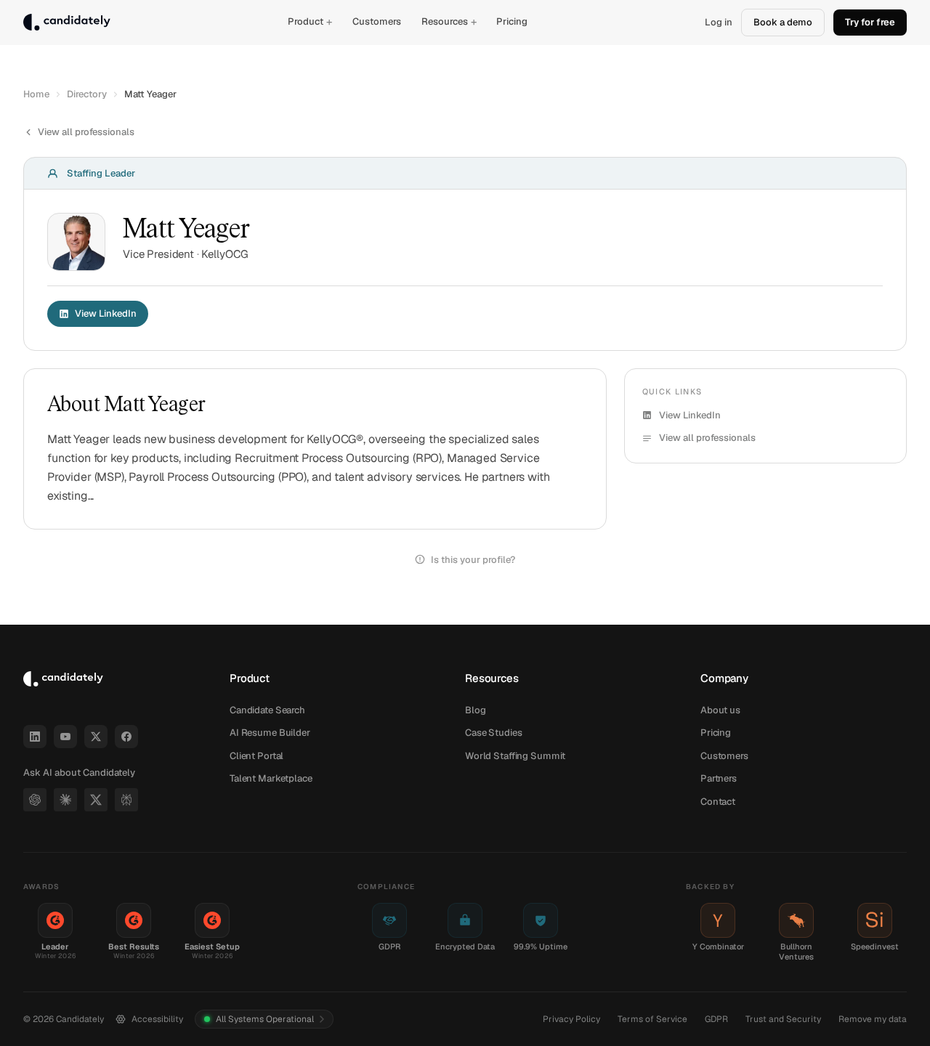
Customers (376, 21)
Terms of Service (652, 1019)
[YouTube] (65, 736)
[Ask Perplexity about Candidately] (126, 799)
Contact (717, 801)
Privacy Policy (571, 1019)
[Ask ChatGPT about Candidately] (34, 799)
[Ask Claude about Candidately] (65, 799)
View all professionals (86, 132)
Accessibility (157, 1019)
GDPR (716, 1019)
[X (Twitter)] (96, 736)
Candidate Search (267, 710)
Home (36, 94)
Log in (718, 22)
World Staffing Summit (515, 756)
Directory (87, 94)
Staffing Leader (101, 173)
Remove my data (872, 1019)
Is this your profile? (473, 560)
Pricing (511, 21)
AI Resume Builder (270, 732)
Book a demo (782, 22)
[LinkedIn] (34, 736)
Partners (718, 778)
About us (720, 710)
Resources (449, 21)
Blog (475, 710)
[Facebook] (126, 736)
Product (310, 21)
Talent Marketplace (271, 778)
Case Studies (493, 732)
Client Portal (256, 756)
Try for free (870, 22)
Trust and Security (783, 1019)
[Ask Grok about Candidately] (96, 799)
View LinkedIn (106, 313)
